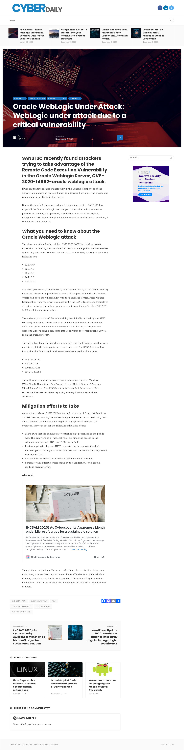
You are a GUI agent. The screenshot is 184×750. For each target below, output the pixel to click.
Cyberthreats (75, 98)
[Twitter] (171, 7)
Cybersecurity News (37, 98)
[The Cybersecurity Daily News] (37, 7)
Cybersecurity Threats (57, 98)
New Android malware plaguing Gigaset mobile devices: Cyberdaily (102, 685)
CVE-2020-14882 (19, 601)
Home (12, 20)
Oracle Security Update (22, 606)
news (54, 601)
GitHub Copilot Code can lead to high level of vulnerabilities (64, 683)
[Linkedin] (165, 7)
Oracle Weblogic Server (62, 176)
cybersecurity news (39, 601)
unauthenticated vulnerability (48, 189)
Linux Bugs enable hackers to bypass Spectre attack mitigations (24, 685)
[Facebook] (160, 7)
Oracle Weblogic (43, 606)
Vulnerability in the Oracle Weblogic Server (22, 612)
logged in (29, 724)
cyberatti (22, 138)
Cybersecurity (19, 98)
